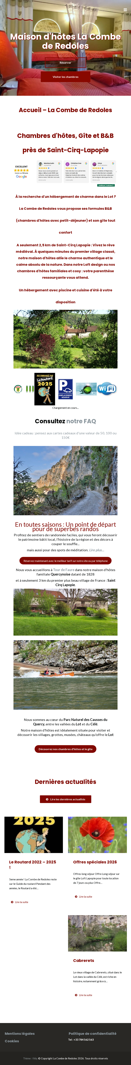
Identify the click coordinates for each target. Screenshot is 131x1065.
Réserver (65, 62)
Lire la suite (21, 902)
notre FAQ (81, 421)
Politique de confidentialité (93, 1033)
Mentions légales (20, 1033)
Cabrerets (83, 960)
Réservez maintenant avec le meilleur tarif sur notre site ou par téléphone (66, 560)
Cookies (12, 1041)
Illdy (34, 1058)
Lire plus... (96, 550)
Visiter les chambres (65, 76)
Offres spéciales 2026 (95, 862)
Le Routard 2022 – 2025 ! (32, 864)
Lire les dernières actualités (67, 799)
